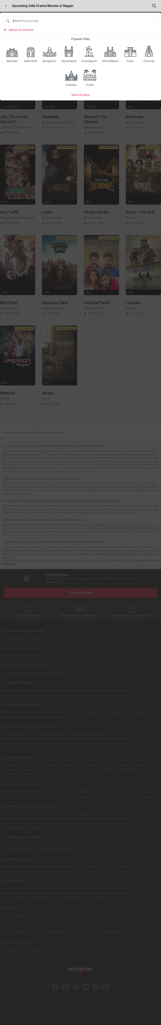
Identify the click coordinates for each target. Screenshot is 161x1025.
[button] (6, 6)
